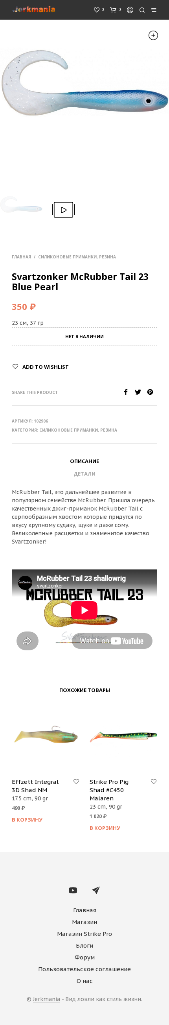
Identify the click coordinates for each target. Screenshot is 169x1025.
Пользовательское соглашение (84, 969)
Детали (84, 473)
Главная (21, 257)
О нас (85, 981)
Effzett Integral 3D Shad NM (35, 786)
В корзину (27, 819)
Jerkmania (46, 999)
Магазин (84, 922)
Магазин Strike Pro (84, 933)
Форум (85, 957)
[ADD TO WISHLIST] (76, 782)
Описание (84, 461)
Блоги (84, 945)
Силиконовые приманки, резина (77, 257)
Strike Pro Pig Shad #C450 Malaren (109, 790)
